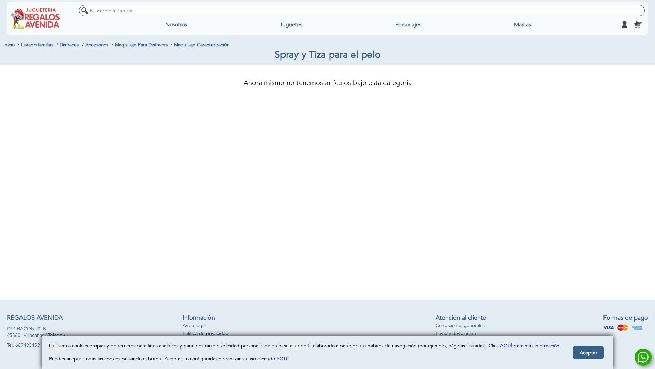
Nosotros (176, 24)
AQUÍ (282, 359)
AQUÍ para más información (529, 346)
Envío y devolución (456, 333)
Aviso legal (194, 325)
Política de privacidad (206, 333)
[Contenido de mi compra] (638, 24)
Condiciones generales (460, 325)
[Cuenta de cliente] (624, 24)
